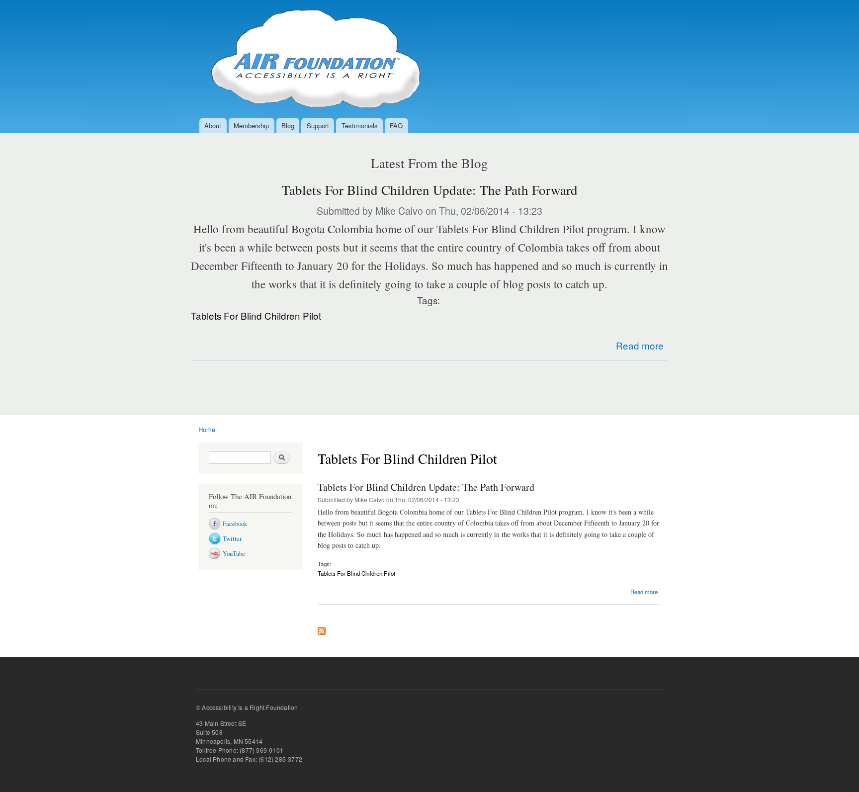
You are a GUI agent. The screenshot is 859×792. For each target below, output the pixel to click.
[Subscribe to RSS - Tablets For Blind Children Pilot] (322, 628)
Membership (251, 125)
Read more (640, 345)
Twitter (232, 538)
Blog (287, 125)
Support (318, 125)
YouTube (234, 553)
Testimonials (360, 125)
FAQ (396, 125)
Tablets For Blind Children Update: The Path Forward (430, 190)
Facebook (235, 524)
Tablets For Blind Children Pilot (256, 315)
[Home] (313, 59)
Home (206, 429)
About (212, 125)
